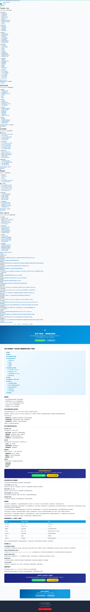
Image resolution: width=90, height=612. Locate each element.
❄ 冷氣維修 (19, 324)
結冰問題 (3, 65)
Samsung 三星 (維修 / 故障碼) (7, 136)
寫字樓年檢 (3, 50)
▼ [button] (4, 5)
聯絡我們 (45, 606)
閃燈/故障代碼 (4, 30)
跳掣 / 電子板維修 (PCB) (5, 157)
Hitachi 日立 (4, 178)
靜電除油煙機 (4, 112)
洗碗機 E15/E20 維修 (5, 109)
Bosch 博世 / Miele (5, 139)
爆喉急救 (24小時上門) (5, 228)
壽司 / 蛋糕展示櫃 (4, 105)
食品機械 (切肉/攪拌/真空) (6, 120)
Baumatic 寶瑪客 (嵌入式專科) (7, 185)
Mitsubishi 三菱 (4, 77)
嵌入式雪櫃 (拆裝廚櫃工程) (6, 202)
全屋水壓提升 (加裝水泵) (6, 232)
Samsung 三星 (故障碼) (13, 287)
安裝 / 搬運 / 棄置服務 (5, 163)
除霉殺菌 (3, 23)
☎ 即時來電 (2, 322)
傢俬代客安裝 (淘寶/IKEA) (6, 248)
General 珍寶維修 (5, 73)
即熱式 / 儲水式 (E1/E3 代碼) (6, 222)
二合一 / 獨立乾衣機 (11, 295)
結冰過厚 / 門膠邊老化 (5, 197)
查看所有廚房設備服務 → (4, 124)
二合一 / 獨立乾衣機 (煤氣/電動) (7, 162)
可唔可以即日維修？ (11, 390)
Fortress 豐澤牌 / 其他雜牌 (6, 148)
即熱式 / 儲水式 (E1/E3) (21, 311)
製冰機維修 (3, 101)
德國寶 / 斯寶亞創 (10, 311)
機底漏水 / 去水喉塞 (5, 196)
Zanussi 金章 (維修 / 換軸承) (6, 145)
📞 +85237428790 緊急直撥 (52, 475)
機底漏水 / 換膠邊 (4, 155)
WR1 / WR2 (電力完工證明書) (6, 238)
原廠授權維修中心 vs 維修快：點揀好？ (13, 379)
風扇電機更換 (4, 62)
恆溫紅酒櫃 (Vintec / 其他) (6, 204)
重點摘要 (9, 354)
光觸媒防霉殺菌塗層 (5, 34)
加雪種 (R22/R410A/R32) (6, 21)
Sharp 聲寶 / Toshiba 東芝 (6, 181)
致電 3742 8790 (51, 340)
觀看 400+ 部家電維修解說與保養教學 (45, 609)
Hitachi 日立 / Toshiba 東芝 (6, 144)
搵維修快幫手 (10, 392)
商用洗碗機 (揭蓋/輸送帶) (6, 108)
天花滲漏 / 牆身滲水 (3, 314)
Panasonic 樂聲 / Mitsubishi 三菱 (7, 180)
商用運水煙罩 (4, 111)
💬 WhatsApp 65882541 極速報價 (39, 475)
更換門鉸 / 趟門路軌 (5, 250)
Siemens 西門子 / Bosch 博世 (6, 186)
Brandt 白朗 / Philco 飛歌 (6, 147)
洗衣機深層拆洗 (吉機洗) (6, 160)
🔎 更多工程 (2, 320)
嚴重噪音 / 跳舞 (17, 292)
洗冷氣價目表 (4, 36)
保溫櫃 (3, 97)
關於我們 (41, 606)
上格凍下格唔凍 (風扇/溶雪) (6, 193)
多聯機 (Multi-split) (5, 17)
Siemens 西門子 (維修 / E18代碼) (7, 134)
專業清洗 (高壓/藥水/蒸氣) (6, 20)
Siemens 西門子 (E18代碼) (4, 287)
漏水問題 (10, 362)
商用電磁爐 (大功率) (5, 90)
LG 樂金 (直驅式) (20, 287)
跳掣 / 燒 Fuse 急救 (5, 235)
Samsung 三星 (4, 176)
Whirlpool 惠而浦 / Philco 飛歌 (7, 187)
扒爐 (2, 96)
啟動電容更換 (4, 63)
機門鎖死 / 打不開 (12, 292)
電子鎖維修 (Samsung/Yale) (6, 244)
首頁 (15, 324)
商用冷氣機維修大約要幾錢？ (13, 383)
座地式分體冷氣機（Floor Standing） (14, 373)
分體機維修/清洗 (4, 15)
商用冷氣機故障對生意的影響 (12, 356)
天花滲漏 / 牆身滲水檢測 (6, 227)
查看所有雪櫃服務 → (3, 208)
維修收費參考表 (4, 67)
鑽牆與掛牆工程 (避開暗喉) (6, 247)
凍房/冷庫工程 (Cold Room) (6, 103)
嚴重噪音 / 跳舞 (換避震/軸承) (6, 154)
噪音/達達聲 (4, 29)
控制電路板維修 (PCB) (5, 61)
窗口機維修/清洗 (4, 13)
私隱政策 (48, 606)
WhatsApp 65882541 (6, 2)
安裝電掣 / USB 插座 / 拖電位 (6, 239)
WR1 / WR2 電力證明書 (16, 316)
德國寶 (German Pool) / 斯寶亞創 (7, 219)
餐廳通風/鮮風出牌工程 (5, 54)
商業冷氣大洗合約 (5, 35)
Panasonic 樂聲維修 (5, 72)
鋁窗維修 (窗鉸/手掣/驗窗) (6, 246)
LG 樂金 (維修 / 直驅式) (5, 138)
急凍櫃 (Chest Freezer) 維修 (6, 205)
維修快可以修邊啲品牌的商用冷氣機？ (14, 385)
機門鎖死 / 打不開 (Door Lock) (7, 153)
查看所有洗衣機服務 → (4, 166)
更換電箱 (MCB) (9, 316)
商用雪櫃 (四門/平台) (5, 102)
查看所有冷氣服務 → (3, 81)
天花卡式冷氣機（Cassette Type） (14, 369)
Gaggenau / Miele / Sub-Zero (7, 189)
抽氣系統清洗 (4, 113)
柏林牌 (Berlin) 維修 (5, 218)
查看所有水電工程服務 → (4, 252)
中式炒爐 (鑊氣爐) (4, 92)
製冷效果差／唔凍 (11, 360)
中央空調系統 (4, 45)
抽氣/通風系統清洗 (5, 122)
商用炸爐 (3, 94)
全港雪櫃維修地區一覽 (5, 206)
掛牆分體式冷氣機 (11, 375)
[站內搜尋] (0, 2)
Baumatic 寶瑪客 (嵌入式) (4, 302)
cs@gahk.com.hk (17, 0)
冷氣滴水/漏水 (4, 26)
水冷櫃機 (3, 48)
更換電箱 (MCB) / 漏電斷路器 (6, 237)
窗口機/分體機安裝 (5, 38)
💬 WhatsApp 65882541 (8, 322)
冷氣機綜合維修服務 (25, 324)
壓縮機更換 (3, 59)
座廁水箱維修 (24, 314)
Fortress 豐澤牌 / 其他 (31, 289)
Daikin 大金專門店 (5, 71)
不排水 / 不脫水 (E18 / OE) (6, 151)
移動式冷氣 (3, 19)
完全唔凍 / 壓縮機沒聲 (5, 195)
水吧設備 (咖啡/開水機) (5, 121)
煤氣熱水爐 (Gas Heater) (6, 221)
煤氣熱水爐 (15, 311)
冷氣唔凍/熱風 (4, 27)
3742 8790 (2, 0)
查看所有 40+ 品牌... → (4, 80)
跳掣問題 (3, 66)
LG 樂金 (3, 177)
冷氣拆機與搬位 (4, 39)
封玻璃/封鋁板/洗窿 (5, 42)
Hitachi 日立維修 (4, 75)
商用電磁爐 (2, 275)
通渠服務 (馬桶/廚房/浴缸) (6, 229)
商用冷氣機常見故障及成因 (12, 358)
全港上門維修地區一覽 (5, 164)
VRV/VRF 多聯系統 (5, 46)
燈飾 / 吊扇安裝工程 (5, 241)
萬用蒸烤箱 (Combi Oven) (6, 93)
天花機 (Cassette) (4, 16)
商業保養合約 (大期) (5, 56)
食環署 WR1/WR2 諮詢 (5, 115)
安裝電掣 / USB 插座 (23, 316)
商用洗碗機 (3, 118)
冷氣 (7, 413)
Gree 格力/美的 (4, 76)
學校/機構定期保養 (5, 53)
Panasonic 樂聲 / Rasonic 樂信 (7, 143)
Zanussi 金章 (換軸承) (23, 289)
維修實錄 (9, 377)
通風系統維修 (4, 52)
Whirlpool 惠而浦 (4, 135)
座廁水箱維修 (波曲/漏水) (6, 231)
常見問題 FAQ (10, 381)
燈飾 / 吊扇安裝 (29, 316)
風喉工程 (3, 49)
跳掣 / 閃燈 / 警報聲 (5, 199)
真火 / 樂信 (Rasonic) (5, 223)
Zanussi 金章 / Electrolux (6, 190)
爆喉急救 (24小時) (10, 314)
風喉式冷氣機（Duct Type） (13, 371)
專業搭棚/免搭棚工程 (5, 40)
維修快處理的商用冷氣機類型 (12, 367)
